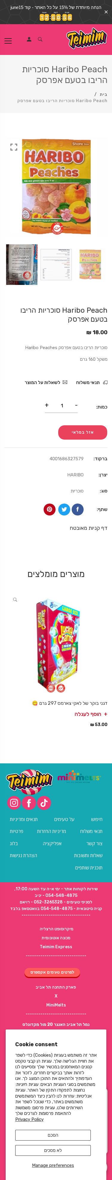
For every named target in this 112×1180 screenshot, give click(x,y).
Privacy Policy (29, 1119)
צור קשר (94, 843)
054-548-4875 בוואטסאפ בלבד (41, 908)
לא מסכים (53, 1150)
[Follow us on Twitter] (64, 509)
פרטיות (16, 831)
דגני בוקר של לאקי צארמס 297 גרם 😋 (70, 703)
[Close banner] (106, 12)
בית (104, 94)
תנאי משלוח (88, 382)
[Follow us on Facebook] (78, 509)
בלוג (14, 843)
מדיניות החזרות (51, 831)
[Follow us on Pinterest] (50, 509)
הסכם (53, 1135)
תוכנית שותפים (88, 867)
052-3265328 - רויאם (41, 902)
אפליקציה (52, 843)
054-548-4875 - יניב (56, 895)
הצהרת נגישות (23, 855)
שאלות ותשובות (88, 855)
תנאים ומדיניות (24, 819)
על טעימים (64, 819)
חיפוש (96, 819)
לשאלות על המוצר (42, 382)
